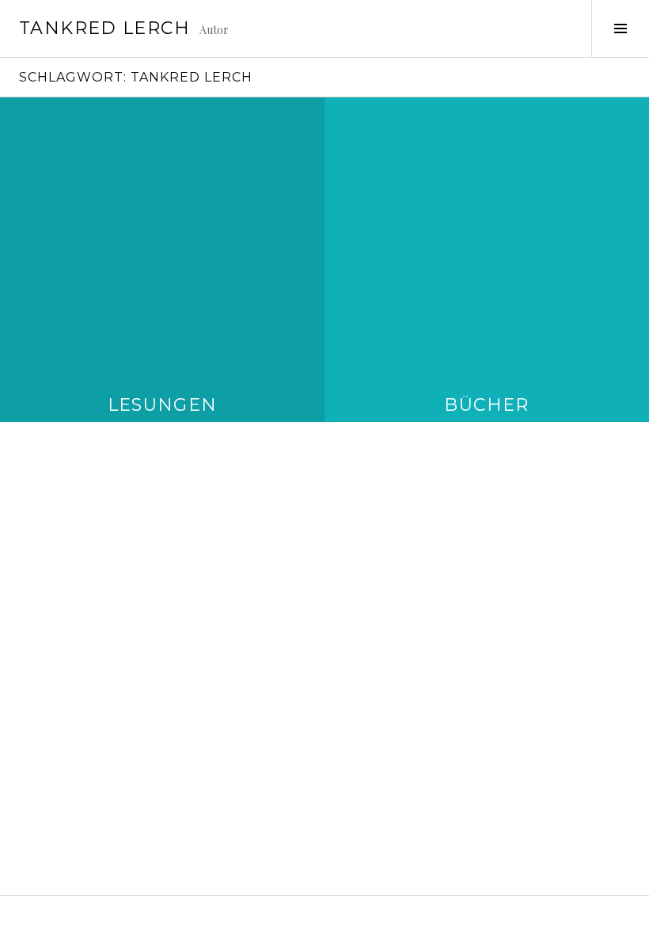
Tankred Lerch (104, 28)
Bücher (486, 405)
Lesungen (163, 405)
